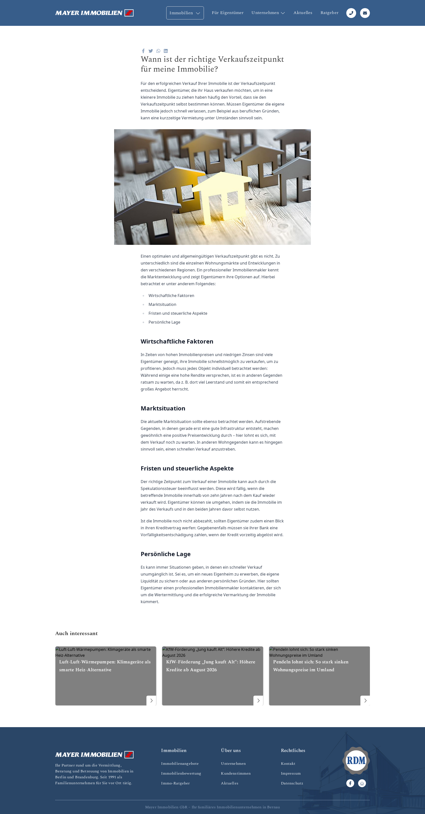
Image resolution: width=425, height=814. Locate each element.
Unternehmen (265, 12)
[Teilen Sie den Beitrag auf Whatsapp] (158, 51)
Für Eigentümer (228, 12)
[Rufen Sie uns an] (351, 13)
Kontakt (288, 764)
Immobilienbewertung (181, 773)
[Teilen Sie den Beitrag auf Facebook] (143, 51)
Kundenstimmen (236, 773)
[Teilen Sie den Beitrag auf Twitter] (151, 51)
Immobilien (181, 13)
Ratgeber (329, 12)
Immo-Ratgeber (175, 783)
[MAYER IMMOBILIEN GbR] (94, 13)
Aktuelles (303, 12)
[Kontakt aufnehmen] (365, 13)
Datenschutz (292, 783)
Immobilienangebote (180, 764)
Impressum (291, 773)
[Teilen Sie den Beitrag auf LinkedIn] (166, 51)
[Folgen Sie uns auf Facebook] (350, 783)
